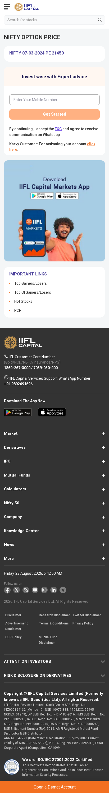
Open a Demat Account (54, 403)
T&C (52, 417)
